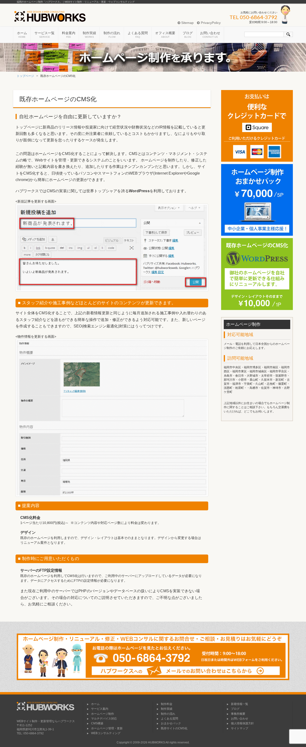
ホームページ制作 (102, 713)
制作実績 (89, 34)
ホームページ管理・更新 (107, 728)
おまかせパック (171, 723)
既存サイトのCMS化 (174, 728)
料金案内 (68, 34)
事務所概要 (238, 713)
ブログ (188, 34)
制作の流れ (112, 34)
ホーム (22, 34)
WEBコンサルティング (105, 733)
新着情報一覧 (239, 704)
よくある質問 (138, 34)
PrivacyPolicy (210, 23)
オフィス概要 (165, 34)
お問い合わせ (210, 34)
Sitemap (187, 23)
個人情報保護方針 (242, 723)
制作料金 (166, 704)
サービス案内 (99, 708)
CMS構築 (97, 723)
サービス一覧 (44, 34)
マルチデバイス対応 (104, 718)
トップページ (25, 76)
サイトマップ (239, 728)
